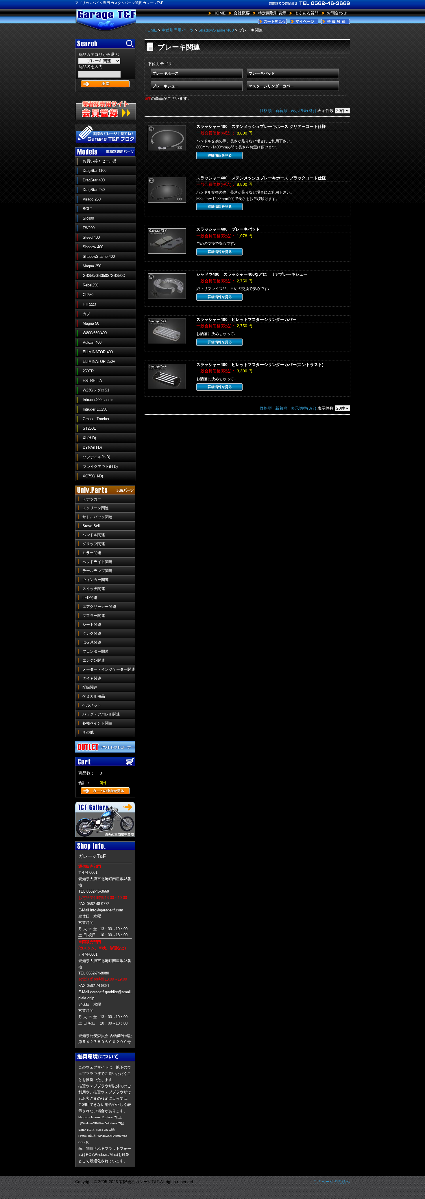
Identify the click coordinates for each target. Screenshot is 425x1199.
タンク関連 (91, 633)
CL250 (88, 295)
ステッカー (91, 499)
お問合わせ (337, 13)
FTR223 (89, 304)
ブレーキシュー (165, 86)
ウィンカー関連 (95, 580)
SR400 (88, 218)
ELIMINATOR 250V (99, 361)
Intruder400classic (98, 400)
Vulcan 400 (92, 342)
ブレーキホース (165, 73)
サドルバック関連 (97, 517)
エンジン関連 (93, 660)
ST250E (89, 428)
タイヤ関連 (91, 678)
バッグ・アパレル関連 (101, 714)
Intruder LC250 (95, 409)
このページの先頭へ (331, 1181)
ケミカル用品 (93, 696)
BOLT (87, 209)
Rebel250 (90, 285)
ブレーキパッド (262, 73)
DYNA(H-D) (92, 447)
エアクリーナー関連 (99, 606)
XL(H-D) (89, 438)
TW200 (89, 228)
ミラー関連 (91, 553)
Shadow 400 (93, 247)
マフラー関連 (93, 615)
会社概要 (242, 13)
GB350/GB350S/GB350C (104, 275)
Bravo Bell (91, 526)
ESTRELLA (92, 380)
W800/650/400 (95, 333)
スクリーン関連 (95, 508)
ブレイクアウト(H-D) (100, 466)
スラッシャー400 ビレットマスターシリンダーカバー (246, 319)
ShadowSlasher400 (99, 256)
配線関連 (89, 687)
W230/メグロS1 (96, 390)
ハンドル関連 (93, 535)
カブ (86, 314)
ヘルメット (91, 705)
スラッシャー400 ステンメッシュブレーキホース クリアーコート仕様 (261, 126)
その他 (88, 732)
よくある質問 (306, 13)
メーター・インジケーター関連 (108, 669)
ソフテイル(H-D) (96, 457)
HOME (219, 13)
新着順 (281, 110)
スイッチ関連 (93, 588)
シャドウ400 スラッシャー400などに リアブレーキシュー (251, 274)
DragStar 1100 (94, 170)
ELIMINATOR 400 (98, 352)
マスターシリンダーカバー (271, 86)
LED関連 (89, 597)
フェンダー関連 (95, 651)
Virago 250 (92, 199)
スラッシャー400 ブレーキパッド (228, 229)
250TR (88, 371)
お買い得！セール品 (100, 161)
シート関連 (91, 624)
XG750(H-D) (93, 476)
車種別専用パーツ (177, 30)
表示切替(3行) (303, 110)
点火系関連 (91, 642)
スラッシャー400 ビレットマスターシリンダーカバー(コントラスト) (260, 364)
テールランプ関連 (97, 571)
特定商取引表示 (272, 13)
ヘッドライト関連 (97, 562)
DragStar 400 (94, 180)
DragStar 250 (94, 189)
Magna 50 (91, 323)
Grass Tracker (96, 419)
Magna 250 (92, 266)
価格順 (266, 110)
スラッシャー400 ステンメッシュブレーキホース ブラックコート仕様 (261, 178)
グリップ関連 (93, 544)
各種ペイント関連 (97, 723)
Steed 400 (91, 237)
